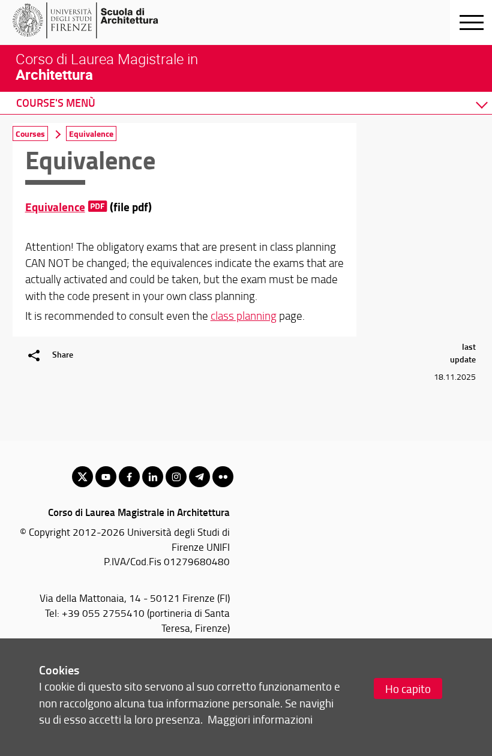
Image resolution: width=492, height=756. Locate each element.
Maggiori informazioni (260, 719)
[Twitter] (82, 476)
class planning (244, 315)
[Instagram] (176, 476)
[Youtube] (105, 476)
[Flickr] (222, 476)
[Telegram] (199, 476)
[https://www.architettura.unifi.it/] (105, 20)
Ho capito (408, 688)
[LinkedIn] (152, 476)
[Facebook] (129, 476)
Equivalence (55, 207)
